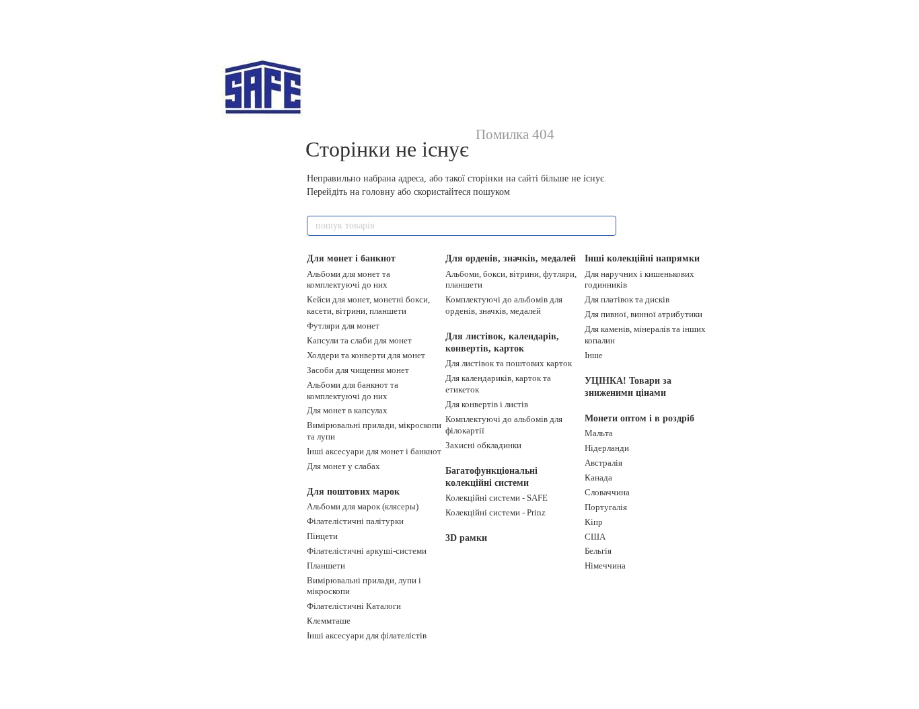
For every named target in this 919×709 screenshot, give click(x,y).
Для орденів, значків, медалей (510, 258)
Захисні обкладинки (483, 445)
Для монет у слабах (343, 466)
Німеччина (605, 565)
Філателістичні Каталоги (354, 606)
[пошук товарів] (605, 226)
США (595, 537)
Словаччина (607, 492)
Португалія (606, 507)
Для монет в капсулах (347, 410)
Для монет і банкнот (351, 258)
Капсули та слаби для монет (359, 340)
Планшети (326, 565)
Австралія (603, 463)
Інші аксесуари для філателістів (367, 635)
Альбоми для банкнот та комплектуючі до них (352, 390)
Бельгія (598, 551)
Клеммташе (329, 621)
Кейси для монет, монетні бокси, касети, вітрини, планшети (368, 305)
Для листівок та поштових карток (508, 363)
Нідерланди (607, 448)
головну (378, 192)
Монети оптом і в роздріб (639, 418)
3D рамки (466, 538)
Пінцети (322, 536)
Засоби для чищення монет (358, 370)
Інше (594, 355)
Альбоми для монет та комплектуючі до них (348, 279)
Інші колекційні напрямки (642, 258)
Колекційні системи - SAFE (496, 498)
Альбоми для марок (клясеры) (362, 506)
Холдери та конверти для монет (366, 355)
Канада (598, 477)
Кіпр (594, 522)
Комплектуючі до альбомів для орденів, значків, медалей (503, 305)
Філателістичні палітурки (355, 521)
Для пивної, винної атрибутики (643, 314)
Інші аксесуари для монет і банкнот (374, 451)
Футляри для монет (343, 326)
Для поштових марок (353, 492)
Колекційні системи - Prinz (495, 512)
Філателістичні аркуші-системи (367, 551)
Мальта (599, 433)
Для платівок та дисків (627, 299)
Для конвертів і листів (486, 404)
